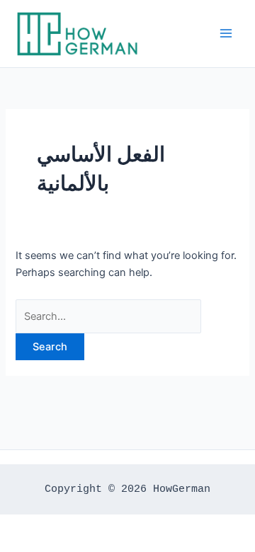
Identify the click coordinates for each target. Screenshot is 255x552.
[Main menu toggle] (226, 33)
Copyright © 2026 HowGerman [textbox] (127, 489)
